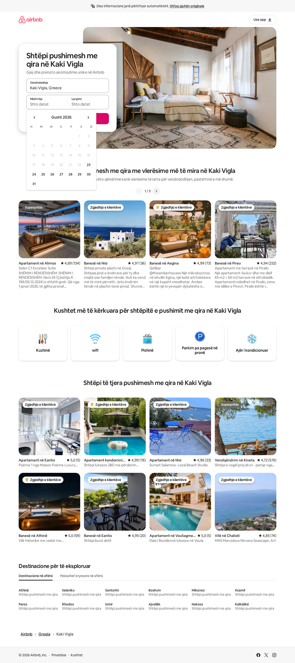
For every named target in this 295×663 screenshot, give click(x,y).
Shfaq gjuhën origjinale (187, 6)
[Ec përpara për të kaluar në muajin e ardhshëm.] (88, 117)
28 (70, 174)
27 (61, 174)
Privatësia (59, 655)
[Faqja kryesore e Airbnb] (30, 19)
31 (34, 184)
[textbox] (47, 104)
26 (52, 174)
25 (43, 174)
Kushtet (77, 655)
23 (88, 165)
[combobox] (67, 88)
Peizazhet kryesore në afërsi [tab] (81, 576)
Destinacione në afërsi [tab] (36, 576)
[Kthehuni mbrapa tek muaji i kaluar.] (34, 117)
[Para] (156, 191)
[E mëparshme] (139, 191)
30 (89, 174)
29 (79, 174)
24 (34, 174)
